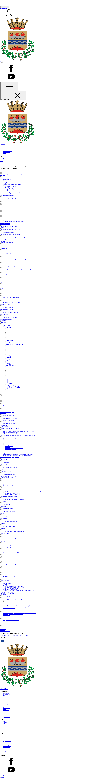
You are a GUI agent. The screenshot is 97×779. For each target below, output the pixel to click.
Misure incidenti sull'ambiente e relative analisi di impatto (13, 586)
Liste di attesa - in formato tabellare (9, 526)
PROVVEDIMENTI (8, 383)
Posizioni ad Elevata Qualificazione (6, 242)
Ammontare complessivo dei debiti (9, 545)
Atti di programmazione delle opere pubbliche (8, 560)
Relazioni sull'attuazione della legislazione (10, 588)
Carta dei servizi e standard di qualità (6, 508)
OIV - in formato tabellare (7, 285)
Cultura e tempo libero (7, 704)
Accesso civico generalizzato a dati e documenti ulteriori (13, 614)
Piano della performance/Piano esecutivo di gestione (12, 302)
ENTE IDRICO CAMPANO (10, 369)
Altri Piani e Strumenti (9, 188)
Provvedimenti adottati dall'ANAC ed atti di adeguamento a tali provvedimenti (16, 607)
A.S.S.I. (6, 388)
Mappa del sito (3, 775)
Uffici (4, 695)
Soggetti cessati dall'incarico (8, 207)
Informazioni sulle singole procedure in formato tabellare (10, 428)
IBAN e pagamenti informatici (5, 547)
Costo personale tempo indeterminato (9, 252)
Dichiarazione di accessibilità (8, 752)
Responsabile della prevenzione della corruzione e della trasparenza (14, 604)
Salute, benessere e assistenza (8, 715)
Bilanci (1, 469)
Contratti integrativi (6, 279)
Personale (4, 165)
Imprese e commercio (6, 706)
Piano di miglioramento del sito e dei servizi (10, 753)
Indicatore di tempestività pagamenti (6, 541)
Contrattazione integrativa (5, 276)
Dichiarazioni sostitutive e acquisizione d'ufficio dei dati (10, 407)
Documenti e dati (6, 698)
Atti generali (2, 175)
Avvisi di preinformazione (9, 445)
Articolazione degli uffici (4, 214)
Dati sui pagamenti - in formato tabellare (10, 538)
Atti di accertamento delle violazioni (9, 608)
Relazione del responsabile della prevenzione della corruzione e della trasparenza (17, 606)
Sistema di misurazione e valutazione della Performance (10, 294)
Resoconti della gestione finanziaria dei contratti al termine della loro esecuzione (17, 455)
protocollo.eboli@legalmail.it (8, 742)
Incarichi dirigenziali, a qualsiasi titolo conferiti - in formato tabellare (15, 237)
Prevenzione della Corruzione (5, 596)
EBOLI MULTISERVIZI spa (10, 357)
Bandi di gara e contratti (4, 426)
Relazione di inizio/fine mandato (6, 319)
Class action (2, 513)
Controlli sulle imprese (4, 425)
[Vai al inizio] (0, 639)
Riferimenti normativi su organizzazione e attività (11, 192)
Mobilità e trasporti (6, 710)
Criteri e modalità (3, 459)
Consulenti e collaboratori (5, 224)
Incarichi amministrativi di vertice (8, 232)
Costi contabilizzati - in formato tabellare (10, 521)
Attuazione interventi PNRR (5, 631)
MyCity (2, 777)
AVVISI (8, 330)
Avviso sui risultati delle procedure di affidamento (14, 448)
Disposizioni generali (4, 171)
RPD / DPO (2, 630)
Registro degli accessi (6, 615)
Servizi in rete (2, 528)
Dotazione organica (3, 248)
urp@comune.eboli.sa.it (7, 741)
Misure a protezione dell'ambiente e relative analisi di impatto (13, 587)
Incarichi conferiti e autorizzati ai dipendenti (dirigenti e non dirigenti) (12, 266)
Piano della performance (4, 299)
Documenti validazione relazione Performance (13, 493)
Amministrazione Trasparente (8, 164)
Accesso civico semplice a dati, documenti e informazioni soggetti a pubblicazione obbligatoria (19, 613)
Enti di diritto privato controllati (6, 393)
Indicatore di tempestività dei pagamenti (10, 544)
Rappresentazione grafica (4, 398)
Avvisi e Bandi (7, 447)
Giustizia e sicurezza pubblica (8, 712)
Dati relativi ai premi (4, 314)
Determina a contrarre (9, 446)
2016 (8, 376)
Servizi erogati (3, 506)
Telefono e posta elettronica (5, 223)
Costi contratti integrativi (7, 280)
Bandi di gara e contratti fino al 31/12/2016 (10, 432)
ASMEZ (6, 336)
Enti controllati (3, 320)
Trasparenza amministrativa (7, 151)
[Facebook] (3, 158)
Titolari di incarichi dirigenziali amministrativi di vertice (10, 229)
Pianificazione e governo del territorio (7, 570)
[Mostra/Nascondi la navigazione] (9, 86)
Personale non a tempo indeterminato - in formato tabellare (13, 258)
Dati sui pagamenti (3, 535)
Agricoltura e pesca (6, 717)
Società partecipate (3, 322)
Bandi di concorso (3, 288)
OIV (1, 282)
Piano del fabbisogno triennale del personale (10, 253)
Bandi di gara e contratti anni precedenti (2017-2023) (12, 433)
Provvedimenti (3, 413)
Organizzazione (3, 200)
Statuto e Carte (7, 181)
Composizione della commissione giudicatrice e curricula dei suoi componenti (16, 453)
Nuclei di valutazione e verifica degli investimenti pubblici (10, 555)
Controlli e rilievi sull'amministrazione (7, 485)
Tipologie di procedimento (5, 402)
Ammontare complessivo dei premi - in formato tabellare (13, 312)
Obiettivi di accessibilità (7, 622)
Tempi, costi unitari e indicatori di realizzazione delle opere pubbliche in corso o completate (19, 569)
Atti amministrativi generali (7, 179)
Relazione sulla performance (5, 304)
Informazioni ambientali (4, 578)
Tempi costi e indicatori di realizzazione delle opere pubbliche (11, 565)
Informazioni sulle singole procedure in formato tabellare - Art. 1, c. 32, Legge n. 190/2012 (19, 431)
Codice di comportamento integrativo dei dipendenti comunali (14, 191)
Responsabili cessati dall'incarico (8, 246)
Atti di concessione (3, 464)
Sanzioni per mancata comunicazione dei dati (8, 209)
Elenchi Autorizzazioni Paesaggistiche (7, 412)
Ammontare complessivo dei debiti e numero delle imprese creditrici (12, 552)
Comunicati (5, 722)
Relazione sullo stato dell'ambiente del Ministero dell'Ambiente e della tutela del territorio (18, 590)
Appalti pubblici (5, 707)
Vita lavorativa (5, 705)
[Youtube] (3, 159)
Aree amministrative (6, 694)
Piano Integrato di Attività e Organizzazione (10, 178)
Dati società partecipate (7, 325)
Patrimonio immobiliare (4, 479)
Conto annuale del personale (8, 251)
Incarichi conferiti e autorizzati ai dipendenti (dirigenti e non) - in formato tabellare (17, 269)
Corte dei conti (3, 501)
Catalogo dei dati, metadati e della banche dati (11, 620)
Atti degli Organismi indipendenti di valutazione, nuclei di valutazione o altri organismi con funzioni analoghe (22, 491)
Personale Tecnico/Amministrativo (9, 697)
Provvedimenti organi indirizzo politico (7, 415)
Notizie (4, 721)
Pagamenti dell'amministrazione (6, 533)
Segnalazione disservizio (7, 746)
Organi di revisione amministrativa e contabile (8, 496)
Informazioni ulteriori (8, 451)
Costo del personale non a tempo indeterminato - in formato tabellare (15, 259)
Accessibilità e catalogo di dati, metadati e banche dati (9, 617)
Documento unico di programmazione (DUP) (13, 187)
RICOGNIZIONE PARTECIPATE (13, 386)
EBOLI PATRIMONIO (9, 327)
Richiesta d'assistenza (6, 747)
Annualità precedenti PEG (9, 189)
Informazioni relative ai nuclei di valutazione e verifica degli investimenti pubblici (17, 559)
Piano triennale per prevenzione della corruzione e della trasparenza (12, 174)
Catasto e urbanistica (6, 708)
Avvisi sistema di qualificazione (10, 449)
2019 (8, 379)
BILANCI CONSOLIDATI (10, 374)
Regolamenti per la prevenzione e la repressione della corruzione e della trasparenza (17, 605)
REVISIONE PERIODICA (12, 385)
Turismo (4, 709)
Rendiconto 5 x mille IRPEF (8, 627)
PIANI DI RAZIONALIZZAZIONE (14, 387)
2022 (8, 382)
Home (4, 163)
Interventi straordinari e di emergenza (7, 593)
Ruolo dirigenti (5, 239)
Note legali (5, 751)
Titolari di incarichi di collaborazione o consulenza (9, 226)
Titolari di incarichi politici (7, 205)
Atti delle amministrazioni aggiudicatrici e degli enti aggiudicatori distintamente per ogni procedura (17, 435)
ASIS (6, 331)
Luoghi (4, 727)
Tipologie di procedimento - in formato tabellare (11, 405)
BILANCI (9, 329)
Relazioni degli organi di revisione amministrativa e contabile (13, 499)
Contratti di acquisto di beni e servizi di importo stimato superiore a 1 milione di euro (18, 454)
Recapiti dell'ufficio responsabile (8, 410)
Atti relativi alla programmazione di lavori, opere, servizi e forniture (14, 438)
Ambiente (4, 714)
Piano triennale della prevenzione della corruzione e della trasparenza (15, 599)
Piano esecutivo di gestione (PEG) (11, 186)
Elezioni (4, 153)
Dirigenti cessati (3, 241)
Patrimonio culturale (6, 152)
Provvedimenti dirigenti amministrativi (7, 420)
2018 (8, 378)
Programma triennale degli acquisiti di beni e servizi (14, 440)
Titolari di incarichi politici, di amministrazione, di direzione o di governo (13, 202)
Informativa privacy (6, 750)
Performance (2, 291)
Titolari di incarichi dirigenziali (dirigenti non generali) (10, 234)
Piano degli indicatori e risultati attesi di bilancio (8, 476)
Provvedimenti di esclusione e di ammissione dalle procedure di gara (15, 452)
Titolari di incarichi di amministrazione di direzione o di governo (14, 206)
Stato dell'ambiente (6, 584)
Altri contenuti (3, 594)
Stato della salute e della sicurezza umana (10, 589)
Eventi (4, 728)
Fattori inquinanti (6, 585)
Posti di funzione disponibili (8, 238)
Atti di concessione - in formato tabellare (10, 467)
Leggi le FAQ (5, 744)
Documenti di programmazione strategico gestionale (12, 184)
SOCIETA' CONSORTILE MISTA (11, 348)
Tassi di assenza (3, 261)
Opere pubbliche (3, 553)
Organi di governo (6, 693)
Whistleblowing (3, 629)
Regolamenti (7, 182)
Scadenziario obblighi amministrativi (9, 198)
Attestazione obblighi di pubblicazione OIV (12, 494)
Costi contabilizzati (3, 518)
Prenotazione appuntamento (8, 745)
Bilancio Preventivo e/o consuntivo (9, 474)
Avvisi (4, 723)
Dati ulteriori (2, 624)
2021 (8, 381)
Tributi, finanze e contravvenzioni (9, 713)
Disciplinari (7, 183)
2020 (8, 380)
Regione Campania (3, 8)
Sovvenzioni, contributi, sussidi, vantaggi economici (9, 457)
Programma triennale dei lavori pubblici (12, 441)
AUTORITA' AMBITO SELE (10, 353)
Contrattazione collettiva (4, 271)
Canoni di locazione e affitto (5, 484)
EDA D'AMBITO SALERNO (10, 365)
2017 (8, 377)
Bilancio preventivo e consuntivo (6, 471)
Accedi (1, 161)
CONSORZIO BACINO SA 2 (10, 340)
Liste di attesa (2, 523)
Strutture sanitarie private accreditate (6, 592)
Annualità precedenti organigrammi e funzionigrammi (14, 221)
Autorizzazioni (5, 716)
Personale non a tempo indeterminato (7, 255)
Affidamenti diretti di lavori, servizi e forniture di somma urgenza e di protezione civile (20, 450)
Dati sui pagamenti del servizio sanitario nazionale (9, 540)
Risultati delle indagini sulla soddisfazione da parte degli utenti (14, 531)
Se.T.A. (6, 361)
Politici (4, 696)
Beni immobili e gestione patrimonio (6, 477)
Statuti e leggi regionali (7, 193)
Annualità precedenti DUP (9, 190)
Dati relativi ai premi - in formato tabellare (10, 317)
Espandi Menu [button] (3, 170)
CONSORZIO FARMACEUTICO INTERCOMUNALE (15, 344)
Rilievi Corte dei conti (6, 504)
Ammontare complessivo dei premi (6, 309)
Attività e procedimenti (4, 399)
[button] (6, 146)
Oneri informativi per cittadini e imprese (7, 195)
